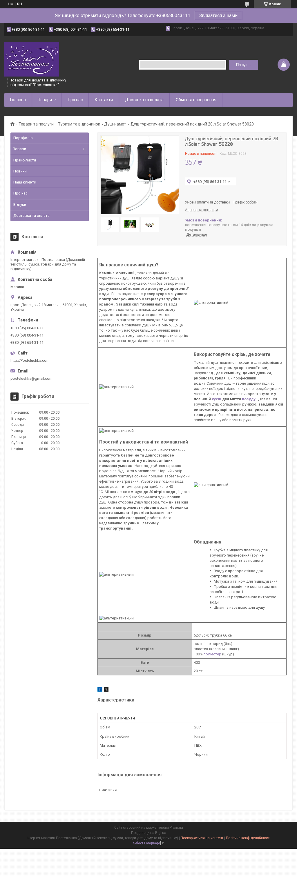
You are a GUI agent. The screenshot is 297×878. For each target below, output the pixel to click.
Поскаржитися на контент (202, 838)
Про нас (75, 99)
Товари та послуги (36, 124)
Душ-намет (115, 124)
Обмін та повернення (196, 99)
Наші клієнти (24, 182)
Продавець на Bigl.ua (148, 833)
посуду (249, 399)
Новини (20, 171)
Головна (18, 99)
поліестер (212, 654)
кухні (216, 399)
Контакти (104, 99)
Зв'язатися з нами (218, 15)
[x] (106, 690)
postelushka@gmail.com (31, 378)
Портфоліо (23, 138)
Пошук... (243, 65)
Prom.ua (176, 828)
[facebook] (99, 690)
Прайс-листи (24, 160)
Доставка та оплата (144, 99)
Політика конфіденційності (248, 838)
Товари (45, 99)
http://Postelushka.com (30, 360)
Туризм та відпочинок (79, 124)
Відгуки (19, 204)
